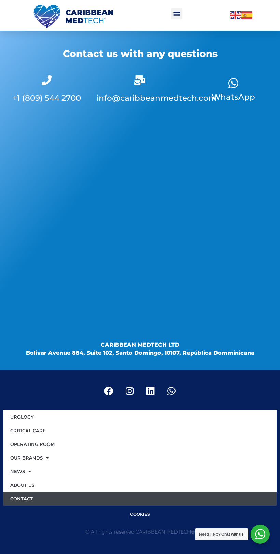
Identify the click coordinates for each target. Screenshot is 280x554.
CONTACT (21, 498)
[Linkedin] (150, 390)
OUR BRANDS (26, 458)
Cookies (140, 514)
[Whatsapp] (233, 83)
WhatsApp (233, 97)
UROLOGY (22, 417)
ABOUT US (22, 485)
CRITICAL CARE (28, 430)
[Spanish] (247, 15)
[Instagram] (130, 390)
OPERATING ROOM (32, 444)
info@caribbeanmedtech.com (156, 98)
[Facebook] (109, 390)
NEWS (17, 471)
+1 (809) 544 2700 (47, 98)
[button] (176, 13)
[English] (235, 15)
